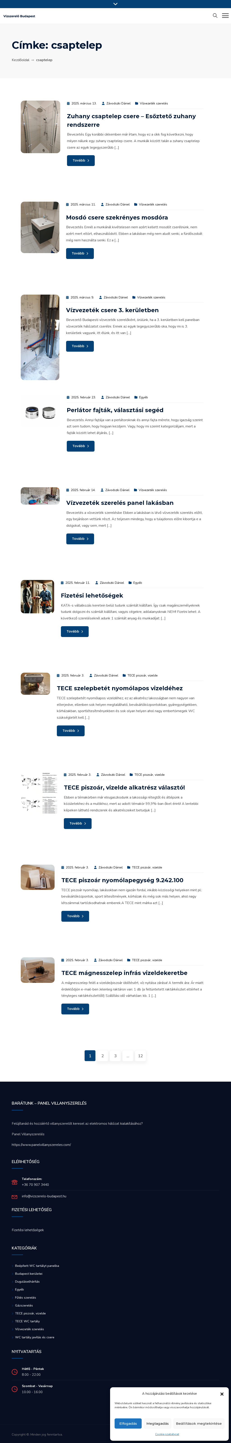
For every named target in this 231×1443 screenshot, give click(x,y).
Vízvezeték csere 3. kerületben (112, 310)
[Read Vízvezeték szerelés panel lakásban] (40, 495)
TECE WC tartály (27, 1321)
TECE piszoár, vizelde (142, 675)
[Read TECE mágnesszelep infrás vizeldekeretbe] (38, 969)
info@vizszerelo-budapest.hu (44, 1196)
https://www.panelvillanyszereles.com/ (41, 1145)
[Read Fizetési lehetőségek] (37, 596)
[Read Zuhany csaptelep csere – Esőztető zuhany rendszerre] (40, 126)
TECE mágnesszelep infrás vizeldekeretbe (124, 973)
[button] (222, 1394)
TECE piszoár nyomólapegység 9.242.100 (122, 880)
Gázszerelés (24, 1305)
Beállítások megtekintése (199, 1423)
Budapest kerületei (28, 1274)
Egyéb (143, 397)
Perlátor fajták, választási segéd (115, 410)
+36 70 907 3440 (35, 1184)
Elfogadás (128, 1423)
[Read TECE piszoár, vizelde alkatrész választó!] (39, 793)
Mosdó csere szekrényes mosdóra (117, 217)
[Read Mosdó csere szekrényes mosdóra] (40, 227)
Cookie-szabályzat (167, 1434)
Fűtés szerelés (25, 1297)
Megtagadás (157, 1423)
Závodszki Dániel (118, 103)
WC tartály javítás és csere (34, 1337)
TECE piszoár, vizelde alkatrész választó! (124, 787)
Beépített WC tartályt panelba (37, 1266)
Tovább (79, 160)
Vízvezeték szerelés (154, 103)
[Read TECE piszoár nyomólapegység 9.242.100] (38, 877)
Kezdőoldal (20, 60)
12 (140, 1056)
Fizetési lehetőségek (92, 595)
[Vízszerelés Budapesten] (19, 15)
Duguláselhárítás (27, 1281)
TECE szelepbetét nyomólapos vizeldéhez (120, 688)
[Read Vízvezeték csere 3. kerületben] (40, 337)
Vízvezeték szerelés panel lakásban (120, 502)
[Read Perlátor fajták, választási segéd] (40, 410)
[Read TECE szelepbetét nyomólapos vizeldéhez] (35, 683)
